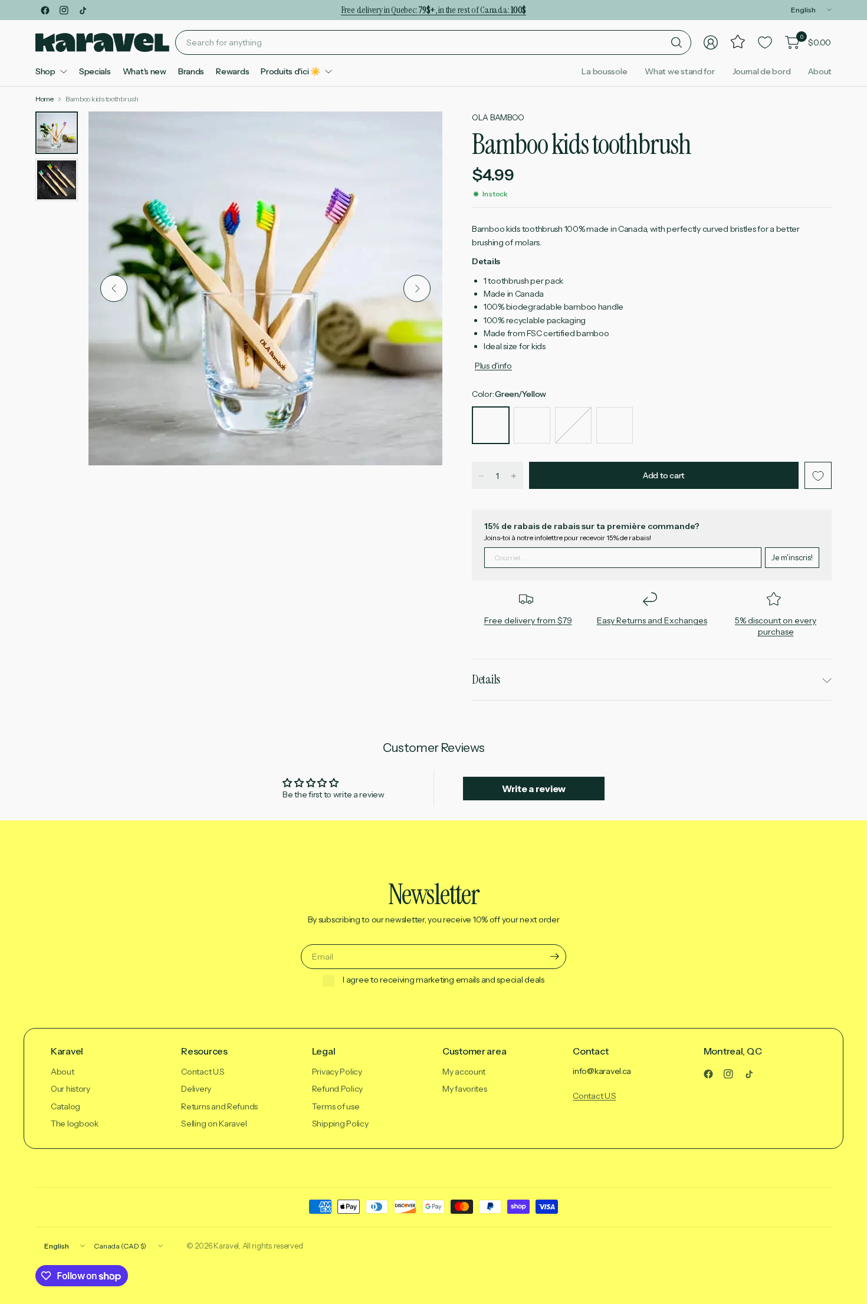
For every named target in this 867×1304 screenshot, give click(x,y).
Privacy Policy (337, 1071)
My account (463, 1071)
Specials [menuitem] (95, 71)
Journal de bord (762, 71)
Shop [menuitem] (45, 71)
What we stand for (679, 71)
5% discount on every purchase (775, 626)
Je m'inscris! (792, 557)
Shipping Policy (340, 1123)
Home (44, 99)
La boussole (604, 71)
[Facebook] (44, 10)
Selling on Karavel (214, 1123)
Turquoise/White (532, 425)
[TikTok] (82, 10)
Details (486, 679)
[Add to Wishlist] (818, 476)
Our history (70, 1088)
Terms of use (336, 1106)
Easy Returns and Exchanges (652, 620)
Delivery (196, 1088)
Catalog (65, 1106)
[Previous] (113, 288)
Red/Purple (614, 425)
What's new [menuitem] (144, 71)
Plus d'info (493, 365)
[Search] (676, 42)
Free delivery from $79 (528, 620)
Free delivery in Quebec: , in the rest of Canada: (433, 10)
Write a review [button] (534, 788)
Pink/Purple (573, 425)
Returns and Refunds (219, 1106)
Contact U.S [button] (594, 1096)
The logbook (74, 1123)
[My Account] (710, 42)
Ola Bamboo (498, 117)
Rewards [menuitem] (232, 71)
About (820, 71)
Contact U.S (202, 1071)
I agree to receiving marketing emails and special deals (443, 980)
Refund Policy (337, 1088)
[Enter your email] (554, 956)
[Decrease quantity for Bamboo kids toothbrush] (481, 476)
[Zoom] (420, 133)
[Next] (417, 288)
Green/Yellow (490, 425)
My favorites (464, 1088)
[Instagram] (63, 10)
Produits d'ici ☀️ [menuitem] (290, 71)
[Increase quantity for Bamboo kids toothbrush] (514, 476)
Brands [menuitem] (191, 71)
